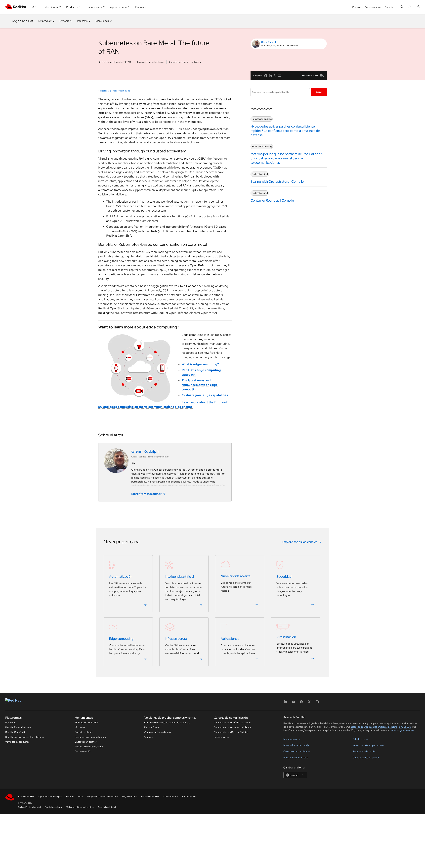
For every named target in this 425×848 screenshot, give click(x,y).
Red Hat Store (151, 727)
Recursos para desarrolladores (90, 736)
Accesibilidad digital (107, 807)
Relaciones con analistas (295, 757)
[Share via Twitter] (275, 76)
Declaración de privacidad (29, 807)
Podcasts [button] (82, 21)
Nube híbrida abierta (235, 576)
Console (356, 7)
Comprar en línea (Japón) (157, 732)
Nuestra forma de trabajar (296, 745)
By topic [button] (64, 21)
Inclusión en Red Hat (150, 796)
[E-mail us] (280, 76)
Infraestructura (176, 638)
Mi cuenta (80, 727)
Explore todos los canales (299, 542)
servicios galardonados (402, 730)
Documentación (373, 7)
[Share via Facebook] (266, 76)
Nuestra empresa (292, 739)
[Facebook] (301, 703)
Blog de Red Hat (22, 21)
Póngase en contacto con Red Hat (102, 796)
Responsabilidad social (364, 751)
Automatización (120, 576)
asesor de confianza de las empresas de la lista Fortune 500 (381, 726)
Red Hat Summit (189, 796)
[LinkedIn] (285, 703)
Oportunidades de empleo (366, 757)
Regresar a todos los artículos (115, 90)
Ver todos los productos (17, 741)
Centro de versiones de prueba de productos (167, 722)
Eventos (70, 796)
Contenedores (178, 62)
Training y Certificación (86, 722)
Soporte (389, 7)
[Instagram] (317, 703)
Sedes (80, 796)
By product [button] (44, 21)
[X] (309, 703)
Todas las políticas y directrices (80, 807)
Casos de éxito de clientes (296, 751)
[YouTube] (293, 703)
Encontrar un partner (85, 741)
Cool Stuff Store (171, 796)
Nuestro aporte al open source (368, 745)
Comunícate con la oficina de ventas (232, 722)
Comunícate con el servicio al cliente (232, 727)
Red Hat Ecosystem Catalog (89, 746)
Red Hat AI (10, 722)
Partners (195, 62)
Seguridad (284, 576)
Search (319, 92)
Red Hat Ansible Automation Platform (24, 736)
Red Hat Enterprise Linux (18, 727)
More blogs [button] (102, 21)
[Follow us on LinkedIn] (133, 463)
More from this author (146, 494)
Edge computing (121, 638)
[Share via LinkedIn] (270, 76)
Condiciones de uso (53, 807)
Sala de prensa (360, 739)
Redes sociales (221, 736)
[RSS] (322, 76)
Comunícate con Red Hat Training (231, 732)
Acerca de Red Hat (26, 796)
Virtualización (286, 637)
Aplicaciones (230, 638)
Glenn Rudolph (269, 42)
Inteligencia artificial (179, 576)
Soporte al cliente (84, 732)
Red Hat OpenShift (15, 732)
